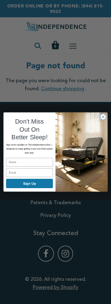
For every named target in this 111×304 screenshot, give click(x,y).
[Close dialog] (103, 117)
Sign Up (29, 183)
